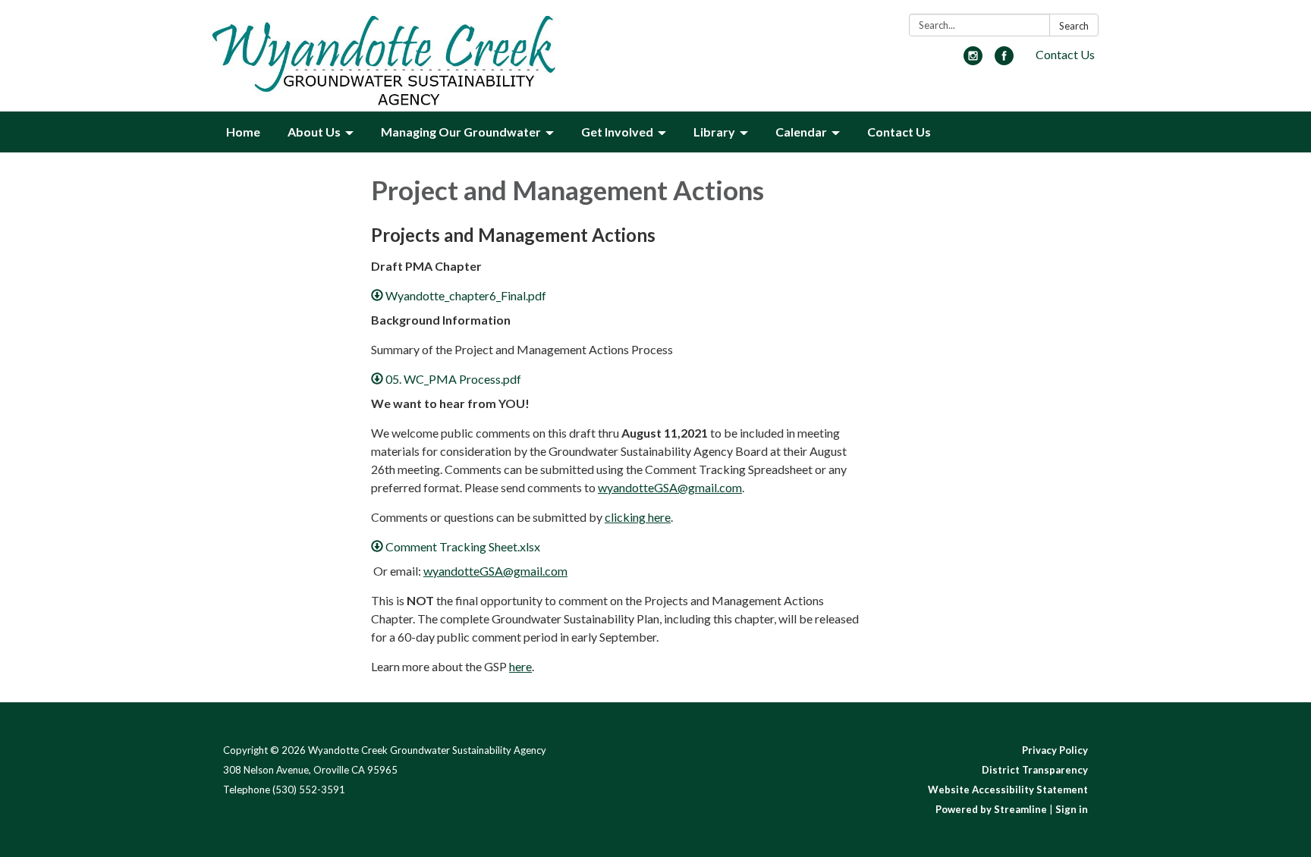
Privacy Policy (1055, 750)
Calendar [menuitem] (801, 131)
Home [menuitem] (243, 131)
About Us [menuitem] (314, 131)
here (520, 666)
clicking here (638, 517)
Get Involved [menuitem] (617, 131)
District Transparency (1035, 770)
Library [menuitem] (714, 131)
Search (1074, 26)
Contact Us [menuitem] (899, 131)
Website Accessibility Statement (1008, 789)
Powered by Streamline (991, 809)
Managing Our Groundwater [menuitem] (461, 131)
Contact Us (1065, 54)
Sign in (1071, 809)
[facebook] (1004, 60)
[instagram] (973, 60)
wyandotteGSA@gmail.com (670, 487)
